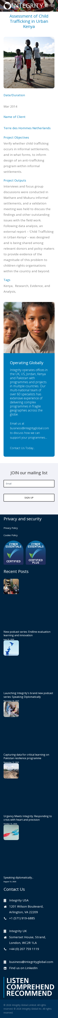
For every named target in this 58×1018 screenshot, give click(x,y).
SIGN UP (29, 497)
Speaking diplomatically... (18, 877)
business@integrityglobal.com (29, 428)
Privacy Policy (11, 528)
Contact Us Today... (22, 448)
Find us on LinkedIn (23, 968)
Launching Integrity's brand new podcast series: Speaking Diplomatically (28, 694)
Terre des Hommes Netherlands (27, 128)
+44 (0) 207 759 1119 (24, 949)
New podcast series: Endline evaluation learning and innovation (27, 633)
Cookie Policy (11, 535)
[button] (52, 5)
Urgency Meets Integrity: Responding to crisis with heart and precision (28, 817)
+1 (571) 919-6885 (22, 918)
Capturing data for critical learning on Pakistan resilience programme (26, 756)
